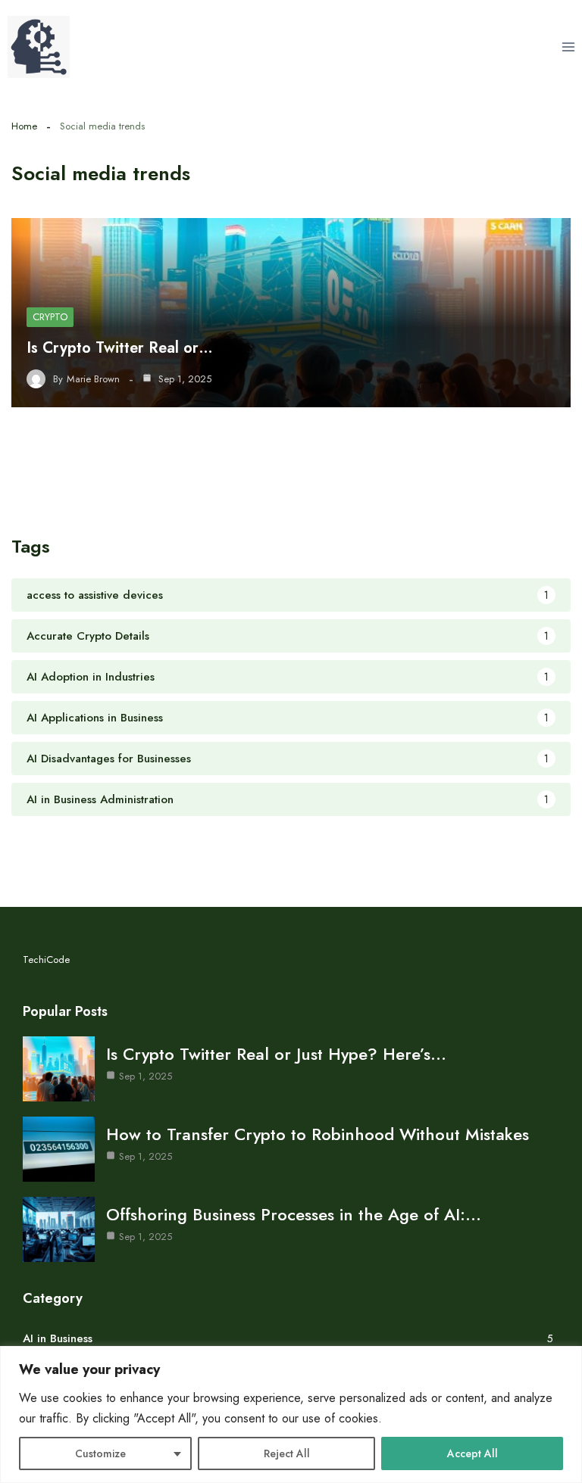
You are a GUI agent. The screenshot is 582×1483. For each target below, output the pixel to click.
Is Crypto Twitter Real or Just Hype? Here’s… (276, 1054)
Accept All (472, 1453)
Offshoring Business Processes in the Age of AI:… (293, 1214)
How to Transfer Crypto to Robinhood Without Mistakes (317, 1134)
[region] (291, 1414)
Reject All (287, 1453)
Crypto (50, 317)
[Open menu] (568, 46)
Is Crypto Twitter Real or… (120, 348)
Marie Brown (93, 379)
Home (24, 126)
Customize (100, 1453)
